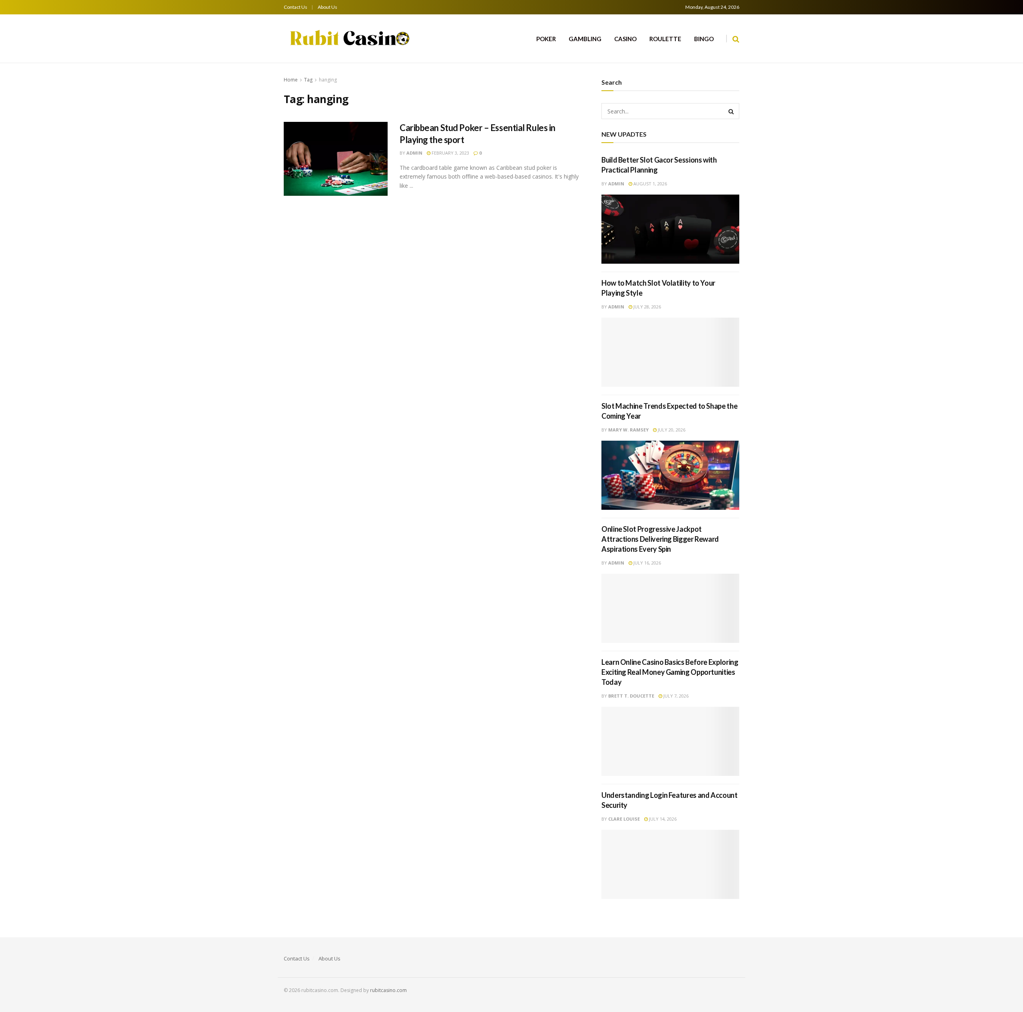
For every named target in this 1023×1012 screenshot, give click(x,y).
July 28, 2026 (646, 307)
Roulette (665, 38)
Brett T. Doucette (631, 696)
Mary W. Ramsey (628, 430)
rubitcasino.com (388, 990)
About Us (327, 7)
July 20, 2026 (671, 430)
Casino (625, 38)
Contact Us (295, 7)
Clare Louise (624, 819)
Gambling (585, 38)
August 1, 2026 (649, 184)
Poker (546, 38)
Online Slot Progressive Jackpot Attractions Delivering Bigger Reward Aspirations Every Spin (660, 539)
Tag (308, 79)
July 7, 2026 (675, 696)
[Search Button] (731, 111)
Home (291, 79)
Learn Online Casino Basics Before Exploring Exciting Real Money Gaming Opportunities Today (669, 672)
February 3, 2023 (449, 153)
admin (414, 153)
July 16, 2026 (646, 563)
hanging (328, 79)
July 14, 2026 (662, 819)
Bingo (704, 38)
